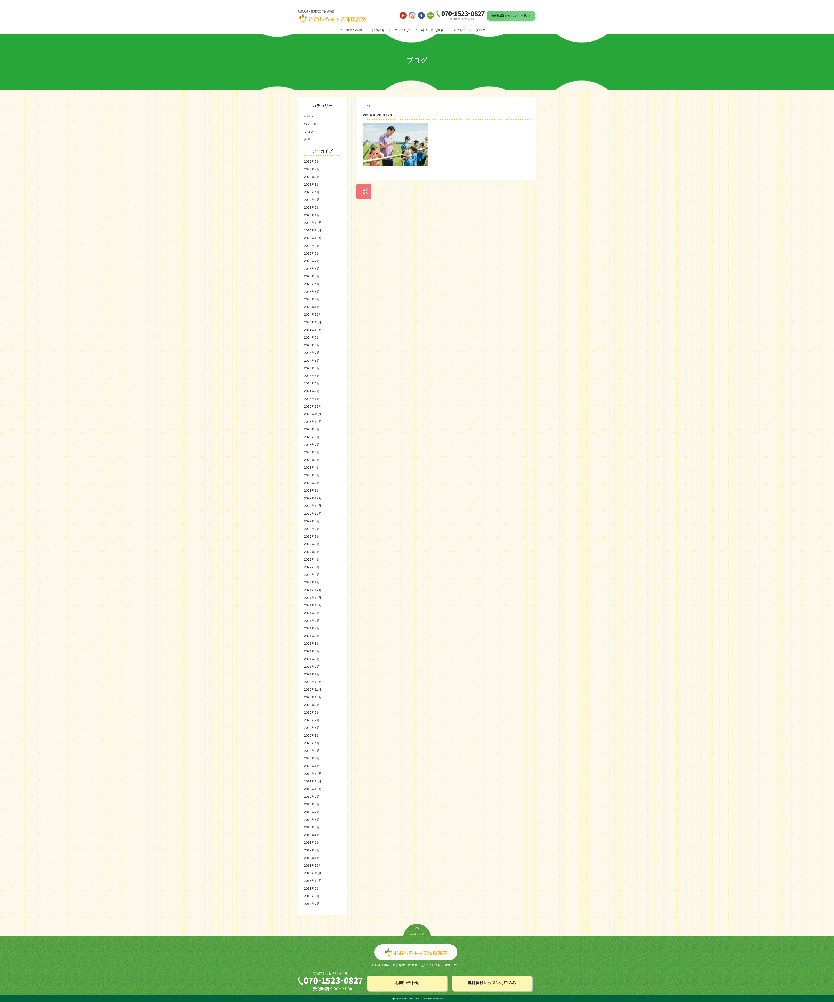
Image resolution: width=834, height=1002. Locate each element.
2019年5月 (312, 827)
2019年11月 (312, 781)
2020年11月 (312, 689)
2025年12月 (313, 223)
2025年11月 (312, 230)
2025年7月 (312, 261)
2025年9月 (312, 246)
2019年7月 (312, 812)
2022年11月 (312, 506)
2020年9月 (312, 705)
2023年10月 (313, 421)
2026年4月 (312, 192)
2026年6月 (312, 177)
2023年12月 (313, 406)
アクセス (459, 30)
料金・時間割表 (432, 30)
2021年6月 (312, 636)
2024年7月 (312, 353)
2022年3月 (312, 567)
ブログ (480, 30)
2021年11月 (312, 597)
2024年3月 (312, 383)
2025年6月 (312, 268)
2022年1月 (312, 582)
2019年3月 (312, 842)
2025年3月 (312, 291)
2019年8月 (312, 804)
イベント (310, 116)
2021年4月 (312, 651)
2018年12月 (313, 865)
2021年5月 (312, 643)
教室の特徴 (354, 30)
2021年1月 (312, 674)
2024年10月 (313, 330)
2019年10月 (313, 789)
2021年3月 (312, 659)
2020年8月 (312, 712)
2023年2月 (312, 483)
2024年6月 (312, 360)
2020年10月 (313, 697)
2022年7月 (312, 536)
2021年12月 (313, 590)
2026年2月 (312, 207)
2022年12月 (313, 498)
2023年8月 (312, 437)
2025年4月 (312, 284)
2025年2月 (312, 299)
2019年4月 (312, 835)
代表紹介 (378, 30)
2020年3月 (312, 750)
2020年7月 (312, 720)
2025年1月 (312, 307)
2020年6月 (312, 727)
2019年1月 (312, 858)
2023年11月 (312, 414)
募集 (307, 139)
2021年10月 (313, 605)
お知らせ (310, 124)
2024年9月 (312, 337)
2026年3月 (312, 199)
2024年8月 (312, 345)
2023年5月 (312, 460)
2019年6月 (312, 819)
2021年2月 (312, 666)
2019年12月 (313, 774)
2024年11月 (312, 322)
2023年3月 (312, 475)
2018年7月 (312, 903)
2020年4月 (312, 743)
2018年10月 (313, 880)
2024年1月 (312, 399)
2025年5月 (312, 276)
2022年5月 (312, 552)
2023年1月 (312, 490)
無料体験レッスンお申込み (511, 15)
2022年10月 (313, 513)
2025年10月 (313, 238)
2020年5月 (312, 735)
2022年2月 (312, 574)
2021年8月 (312, 621)
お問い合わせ (407, 982)
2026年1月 (312, 215)
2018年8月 (312, 896)
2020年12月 (313, 682)
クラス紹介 (402, 30)
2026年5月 (312, 184)
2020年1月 (312, 766)
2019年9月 (312, 796)
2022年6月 (312, 544)
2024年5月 (312, 368)
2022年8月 (312, 529)
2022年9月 (312, 521)
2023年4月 (312, 467)
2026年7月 (312, 169)
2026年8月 (312, 161)
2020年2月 (312, 758)
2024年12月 (313, 314)
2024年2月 (312, 391)
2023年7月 (312, 444)
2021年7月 (312, 628)
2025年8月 (312, 253)
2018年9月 (312, 888)
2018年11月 (312, 873)
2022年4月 (312, 559)
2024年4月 (312, 376)
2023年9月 (312, 429)
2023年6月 (312, 452)
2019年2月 (312, 850)
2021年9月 (312, 613)
